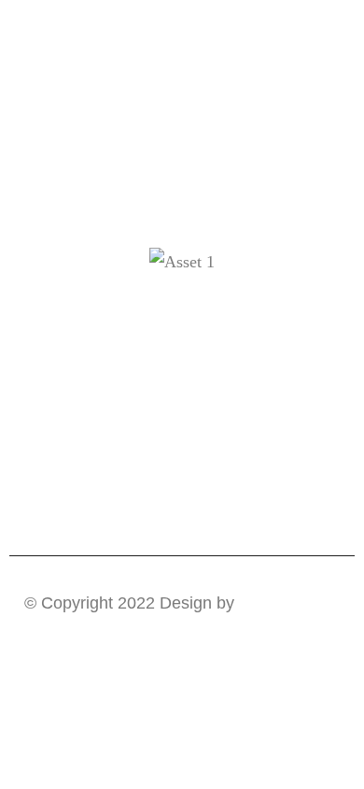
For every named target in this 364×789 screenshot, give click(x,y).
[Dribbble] (146, 331)
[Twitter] (219, 331)
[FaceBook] (182, 331)
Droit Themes (289, 603)
